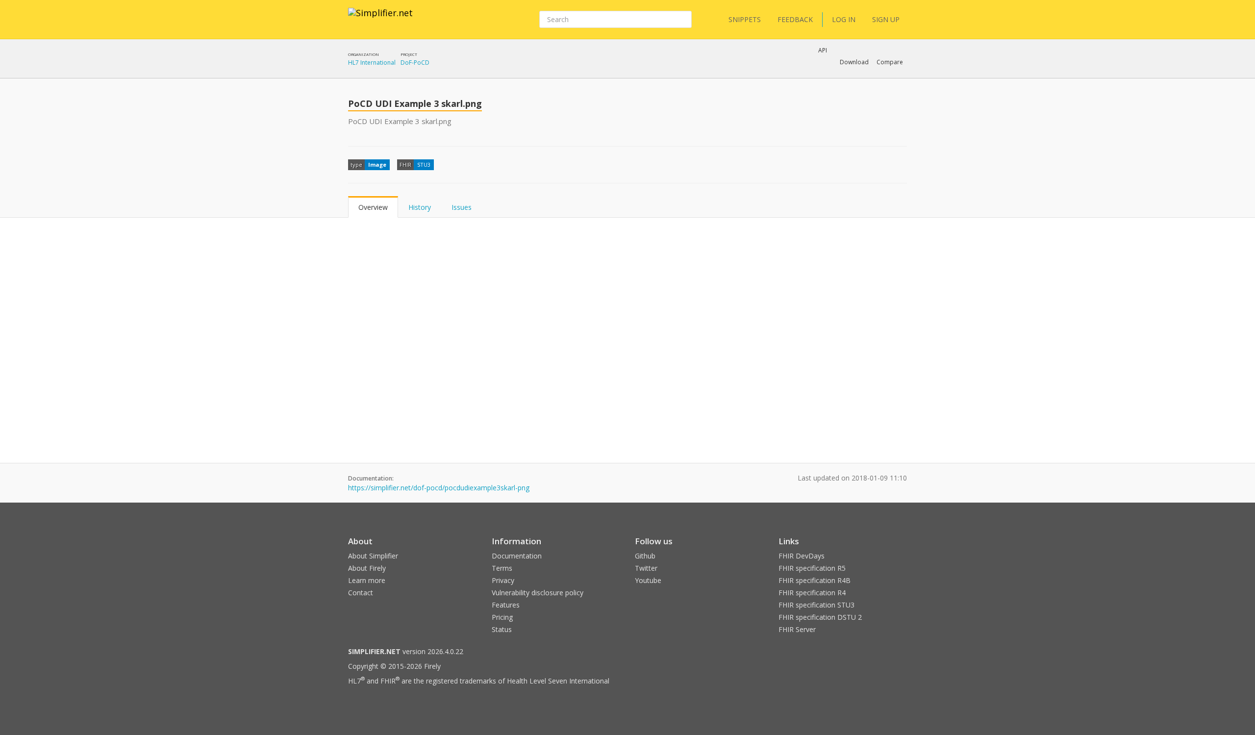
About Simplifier (373, 555)
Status (502, 629)
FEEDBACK (795, 19)
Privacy (503, 580)
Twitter (646, 568)
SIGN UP (886, 19)
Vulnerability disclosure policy (537, 592)
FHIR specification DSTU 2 (820, 617)
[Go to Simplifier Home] (380, 19)
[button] (854, 62)
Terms (502, 568)
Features (506, 604)
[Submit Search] (683, 19)
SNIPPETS (744, 19)
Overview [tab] (373, 207)
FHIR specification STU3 (816, 604)
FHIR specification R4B (814, 580)
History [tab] (419, 207)
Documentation (517, 555)
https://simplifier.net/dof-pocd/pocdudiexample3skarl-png (438, 487)
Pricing (502, 617)
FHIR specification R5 (812, 568)
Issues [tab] (462, 207)
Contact (360, 592)
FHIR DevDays (801, 555)
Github (645, 555)
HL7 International (372, 62)
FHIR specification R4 (812, 592)
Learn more (366, 580)
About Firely (367, 568)
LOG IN (843, 19)
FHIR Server (797, 629)
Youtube (648, 580)
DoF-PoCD (415, 62)
